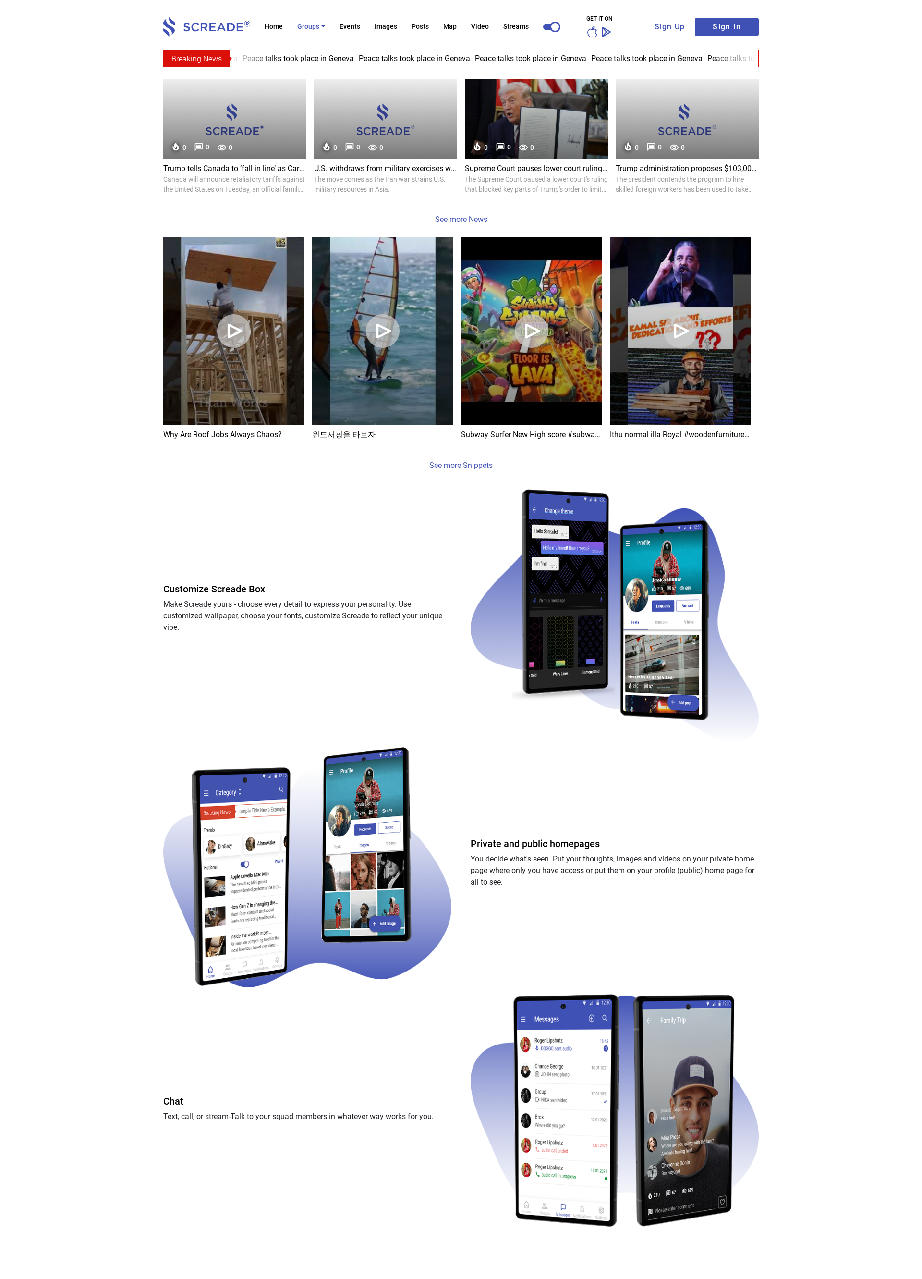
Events (350, 26)
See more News (461, 219)
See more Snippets (461, 465)
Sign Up (670, 26)
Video (480, 26)
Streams (516, 26)
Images (386, 26)
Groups (308, 26)
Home (274, 26)
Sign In (727, 26)
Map (450, 26)
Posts (420, 26)
